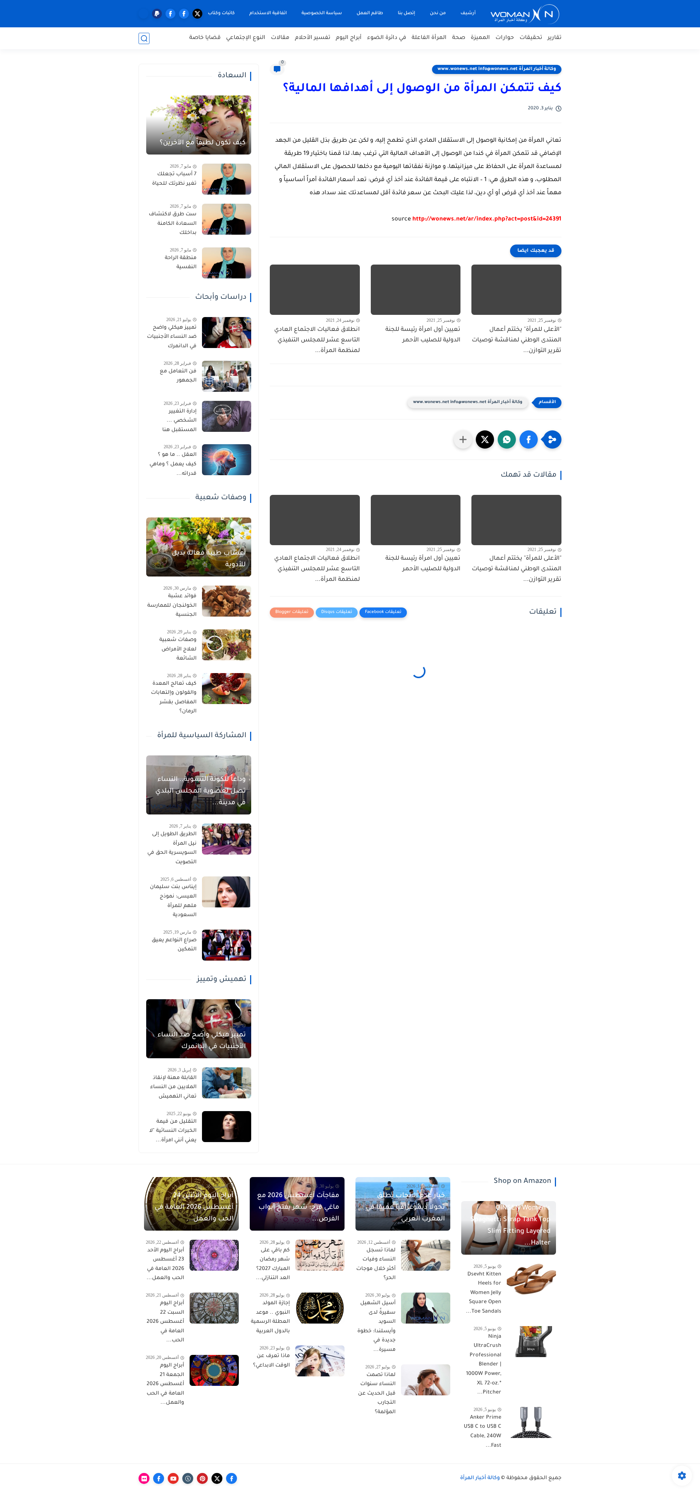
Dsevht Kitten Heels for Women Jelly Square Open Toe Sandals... (483, 1293)
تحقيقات (531, 38)
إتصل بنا (406, 13)
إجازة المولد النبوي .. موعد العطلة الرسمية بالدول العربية (270, 1317)
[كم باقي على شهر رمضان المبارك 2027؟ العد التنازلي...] (320, 1255)
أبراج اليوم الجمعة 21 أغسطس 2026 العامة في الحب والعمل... (165, 1384)
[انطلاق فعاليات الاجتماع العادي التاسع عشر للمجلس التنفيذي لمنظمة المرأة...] (315, 290)
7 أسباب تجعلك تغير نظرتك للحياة (174, 179)
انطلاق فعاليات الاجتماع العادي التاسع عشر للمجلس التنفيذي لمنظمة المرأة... (317, 340)
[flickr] (144, 1478)
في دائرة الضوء (386, 38)
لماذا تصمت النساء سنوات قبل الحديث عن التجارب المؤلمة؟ (377, 1393)
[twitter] (197, 14)
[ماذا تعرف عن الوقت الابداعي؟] (320, 1360)
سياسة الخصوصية (322, 13)
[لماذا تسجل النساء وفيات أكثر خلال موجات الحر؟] (425, 1255)
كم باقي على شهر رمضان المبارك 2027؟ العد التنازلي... (273, 1265)
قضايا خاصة (205, 38)
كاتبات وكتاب (221, 13)
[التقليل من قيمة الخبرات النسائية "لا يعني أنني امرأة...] (226, 1126)
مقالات (280, 38)
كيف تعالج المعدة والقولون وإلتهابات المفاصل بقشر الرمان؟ (174, 698)
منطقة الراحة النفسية (181, 263)
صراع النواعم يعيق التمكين (174, 945)
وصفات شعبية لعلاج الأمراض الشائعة (178, 649)
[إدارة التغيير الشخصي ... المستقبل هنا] (226, 416)
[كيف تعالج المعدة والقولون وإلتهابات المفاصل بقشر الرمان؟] (226, 688)
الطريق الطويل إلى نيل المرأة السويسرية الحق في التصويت (172, 848)
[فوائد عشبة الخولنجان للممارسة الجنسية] (226, 601)
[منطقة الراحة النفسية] (226, 262)
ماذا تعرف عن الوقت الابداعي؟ (271, 1361)
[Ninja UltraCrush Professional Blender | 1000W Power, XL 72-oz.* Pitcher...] (531, 1341)
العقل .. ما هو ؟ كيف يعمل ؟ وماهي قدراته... (173, 464)
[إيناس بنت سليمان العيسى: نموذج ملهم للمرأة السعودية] (226, 891)
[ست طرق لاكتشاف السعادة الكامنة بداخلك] (226, 219)
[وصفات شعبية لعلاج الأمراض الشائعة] (226, 644)
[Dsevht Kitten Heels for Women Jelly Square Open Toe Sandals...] (531, 1279)
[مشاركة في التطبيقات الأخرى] (463, 439)
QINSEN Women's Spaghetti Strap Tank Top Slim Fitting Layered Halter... (510, 1226)
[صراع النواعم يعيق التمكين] (226, 945)
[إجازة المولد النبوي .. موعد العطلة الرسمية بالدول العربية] (320, 1308)
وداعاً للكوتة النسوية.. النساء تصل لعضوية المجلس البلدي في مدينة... (200, 791)
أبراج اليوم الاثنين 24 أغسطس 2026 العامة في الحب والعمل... (194, 1207)
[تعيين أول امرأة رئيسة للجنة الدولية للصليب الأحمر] (416, 290)
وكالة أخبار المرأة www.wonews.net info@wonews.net (497, 69)
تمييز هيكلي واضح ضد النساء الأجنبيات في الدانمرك (172, 337)
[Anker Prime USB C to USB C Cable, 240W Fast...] (531, 1422)
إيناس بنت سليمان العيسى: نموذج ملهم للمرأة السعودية (173, 901)
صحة (458, 38)
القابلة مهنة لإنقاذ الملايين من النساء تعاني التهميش (173, 1087)
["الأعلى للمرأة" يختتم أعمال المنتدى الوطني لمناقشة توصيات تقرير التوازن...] (516, 290)
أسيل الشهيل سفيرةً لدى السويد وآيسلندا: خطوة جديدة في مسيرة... (376, 1327)
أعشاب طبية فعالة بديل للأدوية (209, 559)
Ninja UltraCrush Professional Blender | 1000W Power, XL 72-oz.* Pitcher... (483, 1365)
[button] (529, 439)
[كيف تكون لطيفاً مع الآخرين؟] (198, 125)
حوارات (504, 38)
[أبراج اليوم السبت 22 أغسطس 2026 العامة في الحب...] (214, 1308)
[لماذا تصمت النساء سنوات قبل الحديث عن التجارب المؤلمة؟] (425, 1379)
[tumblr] (187, 1478)
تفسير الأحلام (312, 38)
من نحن (438, 13)
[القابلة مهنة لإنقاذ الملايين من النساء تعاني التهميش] (226, 1082)
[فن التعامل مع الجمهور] (226, 376)
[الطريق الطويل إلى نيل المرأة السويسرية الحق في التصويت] (226, 839)
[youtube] (173, 1478)
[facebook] (184, 14)
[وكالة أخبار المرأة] (525, 13)
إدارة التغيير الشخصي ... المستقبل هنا (179, 421)
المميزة (480, 38)
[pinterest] (202, 1478)
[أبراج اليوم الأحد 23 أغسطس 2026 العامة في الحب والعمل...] (214, 1255)
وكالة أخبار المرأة (480, 1478)
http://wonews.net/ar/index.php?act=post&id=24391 (486, 219)
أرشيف (468, 13)
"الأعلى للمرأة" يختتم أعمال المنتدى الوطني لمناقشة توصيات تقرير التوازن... (516, 340)
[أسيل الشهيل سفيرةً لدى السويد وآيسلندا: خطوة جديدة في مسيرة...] (425, 1308)
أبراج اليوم (349, 38)
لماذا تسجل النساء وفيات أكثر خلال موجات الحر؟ (376, 1265)
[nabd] (143, 14)
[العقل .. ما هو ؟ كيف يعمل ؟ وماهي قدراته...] (226, 459)
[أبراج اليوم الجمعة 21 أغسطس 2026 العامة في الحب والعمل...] (214, 1370)
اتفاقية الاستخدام (268, 13)
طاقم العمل (370, 13)
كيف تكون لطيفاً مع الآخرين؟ (203, 143)
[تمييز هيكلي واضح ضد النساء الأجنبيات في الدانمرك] (226, 332)
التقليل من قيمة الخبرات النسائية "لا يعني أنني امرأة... (173, 1131)
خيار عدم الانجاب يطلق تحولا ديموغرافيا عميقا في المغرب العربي (405, 1207)
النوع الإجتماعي (245, 38)
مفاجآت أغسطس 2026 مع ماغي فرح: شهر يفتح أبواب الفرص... (298, 1207)
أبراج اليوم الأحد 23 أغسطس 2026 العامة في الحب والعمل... (165, 1265)
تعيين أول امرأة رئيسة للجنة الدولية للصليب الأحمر (422, 335)
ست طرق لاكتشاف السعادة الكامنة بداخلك (173, 224)
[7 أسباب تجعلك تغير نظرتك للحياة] (226, 179)
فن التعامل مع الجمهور (178, 376)
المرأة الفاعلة (429, 38)
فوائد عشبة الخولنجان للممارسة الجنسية (172, 606)
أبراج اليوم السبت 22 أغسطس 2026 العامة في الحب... (165, 1322)
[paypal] (157, 14)
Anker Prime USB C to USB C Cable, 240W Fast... (482, 1432)
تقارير (554, 38)
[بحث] (144, 38)
